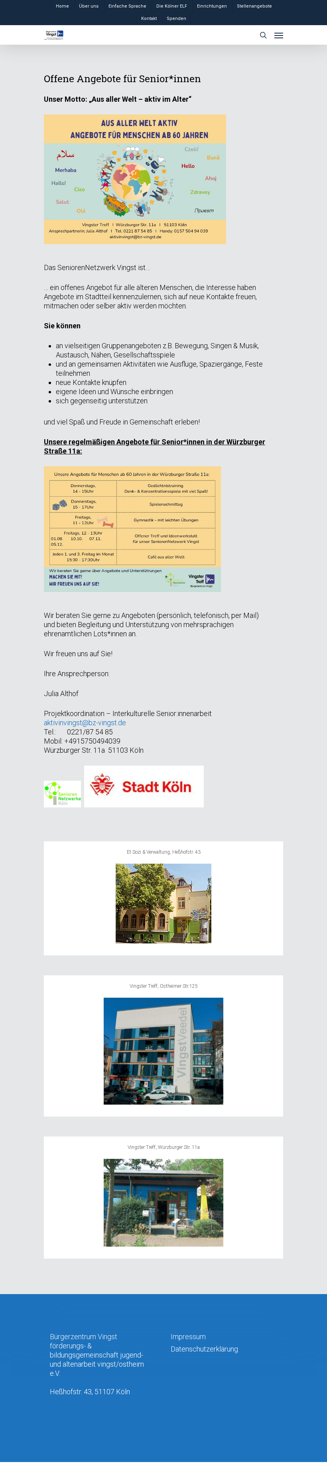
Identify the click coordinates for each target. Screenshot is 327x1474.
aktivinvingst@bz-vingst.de (85, 722)
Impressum (188, 1336)
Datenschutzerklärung (204, 1349)
